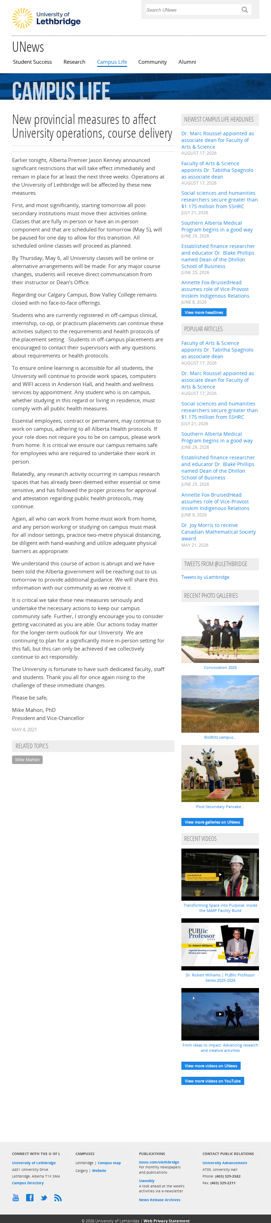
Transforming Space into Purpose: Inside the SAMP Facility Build (220, 907)
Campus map (109, 1162)
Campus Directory (28, 1182)
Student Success (32, 62)
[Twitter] (45, 1199)
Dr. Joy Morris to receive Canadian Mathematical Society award (218, 532)
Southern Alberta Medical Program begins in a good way (217, 226)
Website (99, 1170)
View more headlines (204, 312)
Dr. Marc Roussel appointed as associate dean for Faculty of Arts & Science (217, 140)
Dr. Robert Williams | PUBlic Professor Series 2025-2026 (220, 977)
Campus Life (112, 62)
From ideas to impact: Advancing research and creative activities (220, 1047)
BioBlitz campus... (220, 737)
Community (152, 62)
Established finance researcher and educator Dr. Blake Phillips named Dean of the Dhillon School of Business (218, 256)
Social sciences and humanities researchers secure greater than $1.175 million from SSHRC (219, 200)
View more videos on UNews (211, 1065)
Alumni (187, 62)
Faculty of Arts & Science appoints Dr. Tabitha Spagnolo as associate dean (217, 170)
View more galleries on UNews (212, 822)
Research (74, 62)
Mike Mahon (27, 759)
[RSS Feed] (59, 1199)
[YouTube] (17, 1199)
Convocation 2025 (220, 667)
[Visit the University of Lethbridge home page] (46, 28)
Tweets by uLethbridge (205, 577)
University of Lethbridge (34, 1162)
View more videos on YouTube (213, 1081)
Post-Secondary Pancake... (220, 806)
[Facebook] (31, 1199)
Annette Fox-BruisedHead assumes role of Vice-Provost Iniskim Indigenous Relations (215, 289)
